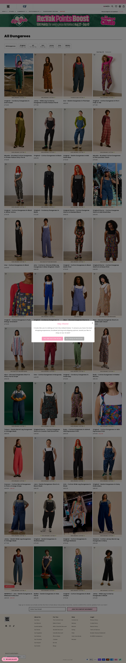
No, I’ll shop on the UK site (74, 338)
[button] (10, 659)
